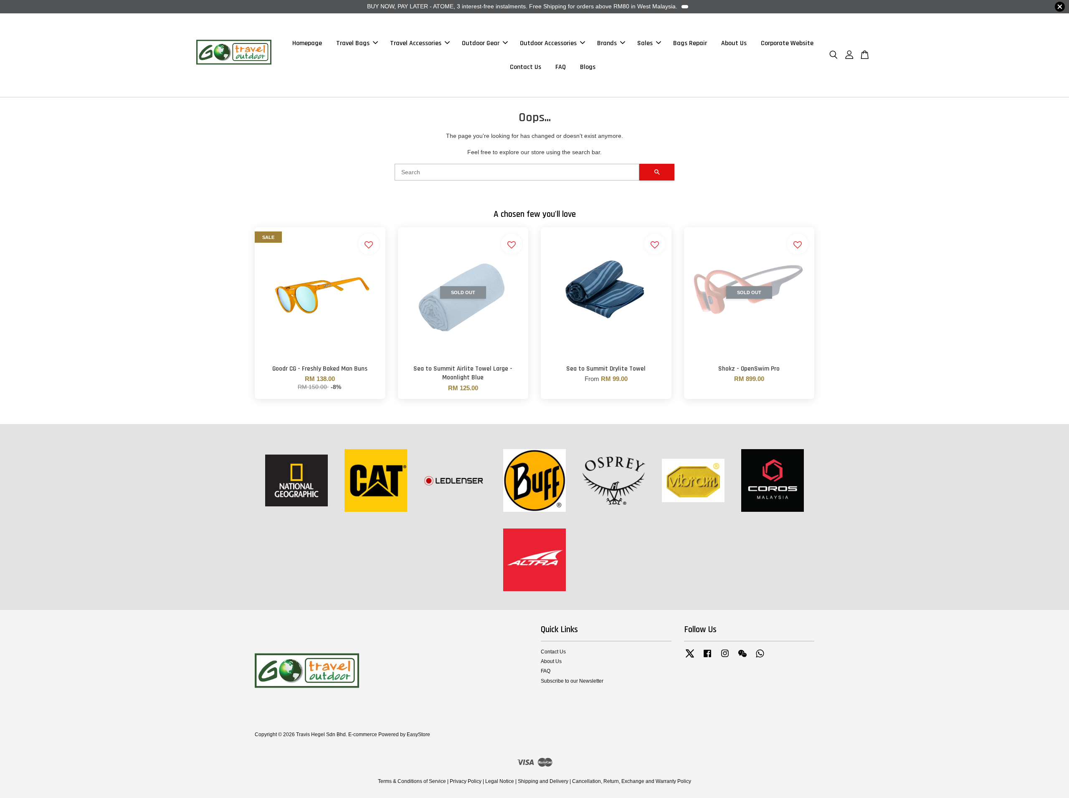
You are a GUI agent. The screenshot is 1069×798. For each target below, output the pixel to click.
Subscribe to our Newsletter (572, 681)
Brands (607, 43)
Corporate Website (787, 43)
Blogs (587, 67)
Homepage (307, 43)
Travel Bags (353, 43)
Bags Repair (690, 43)
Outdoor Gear (480, 43)
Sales (645, 43)
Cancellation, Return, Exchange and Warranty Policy (631, 781)
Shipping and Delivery (543, 781)
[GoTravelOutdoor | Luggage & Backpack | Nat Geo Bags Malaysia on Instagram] (725, 658)
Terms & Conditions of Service (412, 781)
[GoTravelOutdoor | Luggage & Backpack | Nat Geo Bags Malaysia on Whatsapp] (760, 658)
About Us (734, 43)
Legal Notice (499, 781)
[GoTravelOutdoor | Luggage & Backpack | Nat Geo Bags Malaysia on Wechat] (742, 658)
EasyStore (418, 734)
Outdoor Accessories (548, 43)
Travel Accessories (415, 43)
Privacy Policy (465, 781)
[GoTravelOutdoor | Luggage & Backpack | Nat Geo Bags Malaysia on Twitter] (690, 658)
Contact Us (525, 67)
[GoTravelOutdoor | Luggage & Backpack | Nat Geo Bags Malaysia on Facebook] (707, 658)
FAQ (560, 67)
